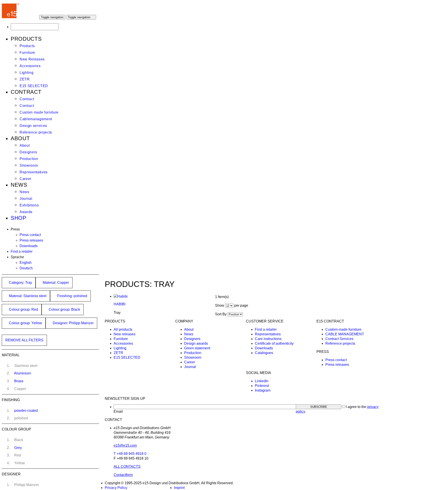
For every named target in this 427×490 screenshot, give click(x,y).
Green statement (197, 348)
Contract (27, 99)
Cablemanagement (36, 119)
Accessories (30, 66)
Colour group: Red (23, 309)
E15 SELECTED (34, 86)
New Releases (32, 59)
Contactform (123, 475)
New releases (124, 334)
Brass (18, 381)
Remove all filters (24, 340)
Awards (26, 212)
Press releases (31, 240)
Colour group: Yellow (25, 323)
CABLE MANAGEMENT (344, 334)
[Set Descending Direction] (245, 314)
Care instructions (268, 339)
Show (219, 305)
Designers (28, 152)
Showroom (29, 165)
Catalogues (264, 353)
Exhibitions (29, 205)
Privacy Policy (116, 488)
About (25, 145)
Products (27, 46)
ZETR (25, 79)
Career (25, 179)
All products (123, 329)
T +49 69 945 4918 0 (130, 454)
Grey (18, 448)
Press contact (30, 235)
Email (118, 411)
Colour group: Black (64, 309)
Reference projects (36, 132)
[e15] (11, 17)
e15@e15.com (125, 445)
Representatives (34, 172)
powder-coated (26, 410)
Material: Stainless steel (27, 296)
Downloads (29, 246)
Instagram (262, 390)
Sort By (221, 314)
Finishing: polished (71, 296)
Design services (33, 126)
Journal (26, 198)
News (24, 192)
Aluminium (22, 373)
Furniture (27, 52)
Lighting (26, 72)
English (26, 262)
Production (29, 159)
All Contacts (127, 466)
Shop (18, 218)
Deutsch (26, 268)
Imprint (179, 488)
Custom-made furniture (343, 329)
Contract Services (339, 339)
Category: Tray (20, 282)
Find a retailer (21, 251)
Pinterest (262, 386)
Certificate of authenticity (274, 343)
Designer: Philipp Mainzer (73, 323)
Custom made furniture (39, 112)
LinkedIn (261, 381)
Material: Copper (55, 282)
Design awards (196, 343)
